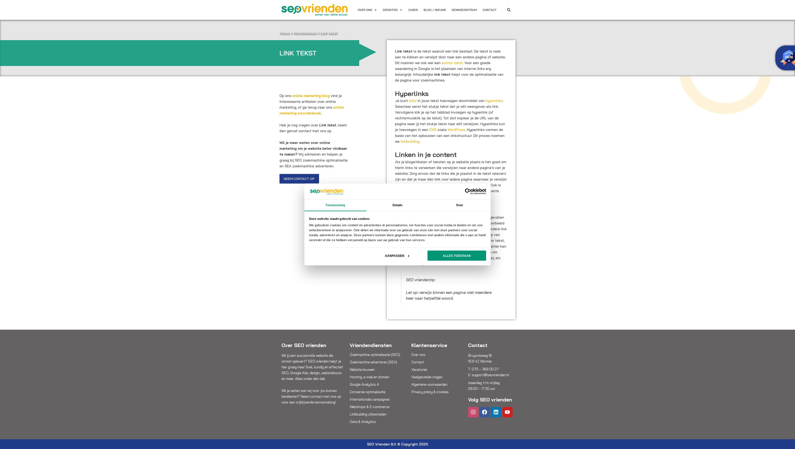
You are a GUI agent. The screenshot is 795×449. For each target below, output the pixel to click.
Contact (490, 10)
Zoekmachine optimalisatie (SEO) (375, 355)
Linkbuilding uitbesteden (368, 414)
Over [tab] (459, 205)
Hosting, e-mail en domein (369, 377)
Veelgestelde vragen (427, 377)
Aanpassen (394, 255)
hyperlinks (494, 100)
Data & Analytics (363, 422)
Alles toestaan (457, 255)
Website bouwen (362, 370)
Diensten (390, 10)
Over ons (365, 10)
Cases (413, 10)
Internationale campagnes (370, 399)
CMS (433, 129)
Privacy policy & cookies (430, 392)
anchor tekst (452, 63)
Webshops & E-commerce (369, 407)
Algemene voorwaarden (429, 384)
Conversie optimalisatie (367, 392)
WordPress (456, 129)
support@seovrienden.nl (490, 375)
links (413, 100)
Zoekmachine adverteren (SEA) (373, 362)
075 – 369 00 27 (485, 369)
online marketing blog (311, 95)
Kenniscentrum (464, 10)
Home (284, 33)
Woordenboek (304, 33)
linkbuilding (410, 141)
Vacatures (419, 370)
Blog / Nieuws (435, 10)
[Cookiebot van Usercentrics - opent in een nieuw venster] (468, 191)
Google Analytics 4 (364, 384)
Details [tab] (398, 205)
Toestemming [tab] (335, 205)
